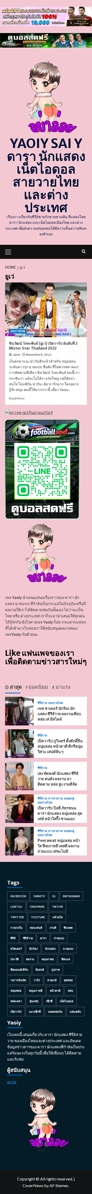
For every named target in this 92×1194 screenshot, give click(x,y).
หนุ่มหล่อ (15, 990)
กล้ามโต (57, 917)
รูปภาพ (55, 969)
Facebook (18, 896)
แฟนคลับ (75, 1011)
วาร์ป (36, 980)
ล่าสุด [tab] (15, 687)
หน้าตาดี (55, 990)
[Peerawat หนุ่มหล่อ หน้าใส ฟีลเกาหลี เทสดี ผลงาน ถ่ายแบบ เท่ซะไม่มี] (19, 840)
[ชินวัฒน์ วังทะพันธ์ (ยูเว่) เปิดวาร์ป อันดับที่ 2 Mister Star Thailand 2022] (46, 309)
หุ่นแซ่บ (34, 1001)
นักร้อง (33, 948)
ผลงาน (30, 959)
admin (16, 354)
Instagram (71, 896)
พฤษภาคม (48, 959)
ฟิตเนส (65, 959)
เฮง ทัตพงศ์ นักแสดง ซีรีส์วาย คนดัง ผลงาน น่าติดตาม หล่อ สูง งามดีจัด (58, 779)
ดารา (43, 938)
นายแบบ (68, 948)
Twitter (17, 917)
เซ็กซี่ (49, 1001)
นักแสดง (50, 948)
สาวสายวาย (55, 798)
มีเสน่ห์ (40, 969)
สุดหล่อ (68, 980)
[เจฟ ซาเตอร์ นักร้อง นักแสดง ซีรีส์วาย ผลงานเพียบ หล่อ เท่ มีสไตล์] (19, 710)
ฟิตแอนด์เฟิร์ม (19, 969)
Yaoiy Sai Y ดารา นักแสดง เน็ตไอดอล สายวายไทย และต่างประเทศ (46, 175)
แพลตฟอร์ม (55, 1011)
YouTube (38, 917)
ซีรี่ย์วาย (42, 703)
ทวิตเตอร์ (16, 948)
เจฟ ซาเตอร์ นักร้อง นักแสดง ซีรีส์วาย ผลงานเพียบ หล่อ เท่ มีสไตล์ (59, 714)
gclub (11, 1082)
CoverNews (32, 1185)
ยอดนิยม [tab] (38, 687)
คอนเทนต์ (36, 927)
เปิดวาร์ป (15, 1011)
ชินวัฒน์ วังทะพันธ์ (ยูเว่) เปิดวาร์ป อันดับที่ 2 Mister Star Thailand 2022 (43, 346)
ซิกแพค (68, 927)
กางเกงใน (16, 927)
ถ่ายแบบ (59, 938)
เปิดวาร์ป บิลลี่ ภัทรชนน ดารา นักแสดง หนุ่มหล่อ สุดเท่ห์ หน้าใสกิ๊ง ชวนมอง (60, 813)
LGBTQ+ (16, 906)
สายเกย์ (51, 980)
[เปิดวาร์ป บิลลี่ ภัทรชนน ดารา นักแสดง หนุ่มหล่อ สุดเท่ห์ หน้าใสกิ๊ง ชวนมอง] (19, 808)
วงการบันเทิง (18, 980)
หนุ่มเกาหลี (35, 990)
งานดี (53, 927)
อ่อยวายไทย (17, 331)
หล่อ (70, 990)
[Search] (83, 251)
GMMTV (39, 896)
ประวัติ (14, 959)
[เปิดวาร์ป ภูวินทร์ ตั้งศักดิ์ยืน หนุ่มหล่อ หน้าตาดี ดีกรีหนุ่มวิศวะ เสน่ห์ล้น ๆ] (19, 743)
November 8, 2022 (38, 354)
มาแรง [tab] (63, 687)
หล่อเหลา (16, 1001)
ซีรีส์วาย (28, 938)
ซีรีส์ (13, 938)
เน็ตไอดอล (66, 1001)
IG (53, 896)
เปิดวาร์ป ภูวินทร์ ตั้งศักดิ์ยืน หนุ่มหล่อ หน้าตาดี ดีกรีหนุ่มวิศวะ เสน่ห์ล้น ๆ (60, 746)
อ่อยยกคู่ (69, 798)
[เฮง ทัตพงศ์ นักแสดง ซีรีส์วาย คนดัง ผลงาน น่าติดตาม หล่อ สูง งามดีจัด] (19, 775)
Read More (17, 398)
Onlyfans (37, 906)
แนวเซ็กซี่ (35, 1011)
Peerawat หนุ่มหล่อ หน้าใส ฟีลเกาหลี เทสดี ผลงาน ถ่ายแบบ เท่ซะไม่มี (59, 846)
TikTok (57, 906)
